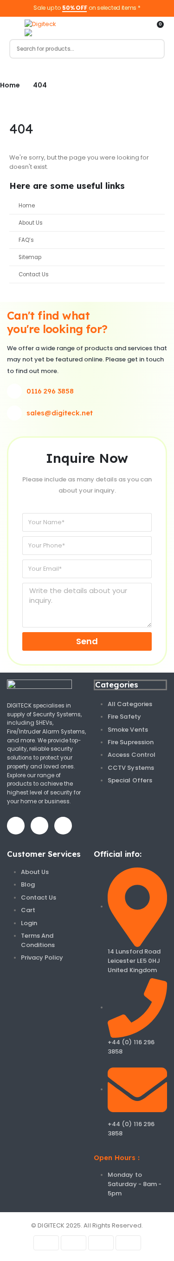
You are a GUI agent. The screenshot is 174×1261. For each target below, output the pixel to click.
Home (27, 205)
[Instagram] (63, 825)
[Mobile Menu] (13, 28)
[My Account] (140, 28)
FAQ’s (26, 240)
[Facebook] (16, 825)
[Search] (153, 49)
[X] (39, 825)
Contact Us (34, 274)
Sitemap (30, 257)
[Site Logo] (40, 24)
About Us (31, 223)
